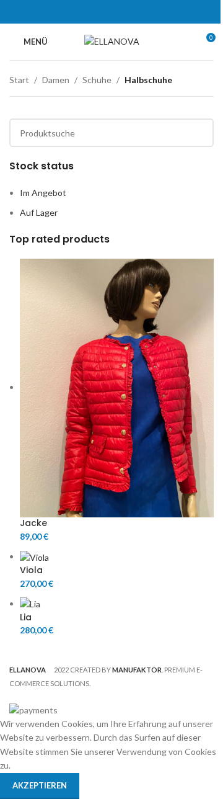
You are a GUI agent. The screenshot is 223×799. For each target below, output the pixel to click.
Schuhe (97, 79)
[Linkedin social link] (127, 11)
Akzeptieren (39, 785)
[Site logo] (111, 40)
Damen (55, 79)
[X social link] (95, 11)
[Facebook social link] (80, 11)
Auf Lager (39, 212)
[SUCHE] (199, 132)
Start (19, 79)
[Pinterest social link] (111, 11)
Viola (31, 570)
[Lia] (30, 603)
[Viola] (34, 556)
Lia (26, 617)
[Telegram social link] (143, 11)
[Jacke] (117, 387)
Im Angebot (43, 192)
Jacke (33, 523)
